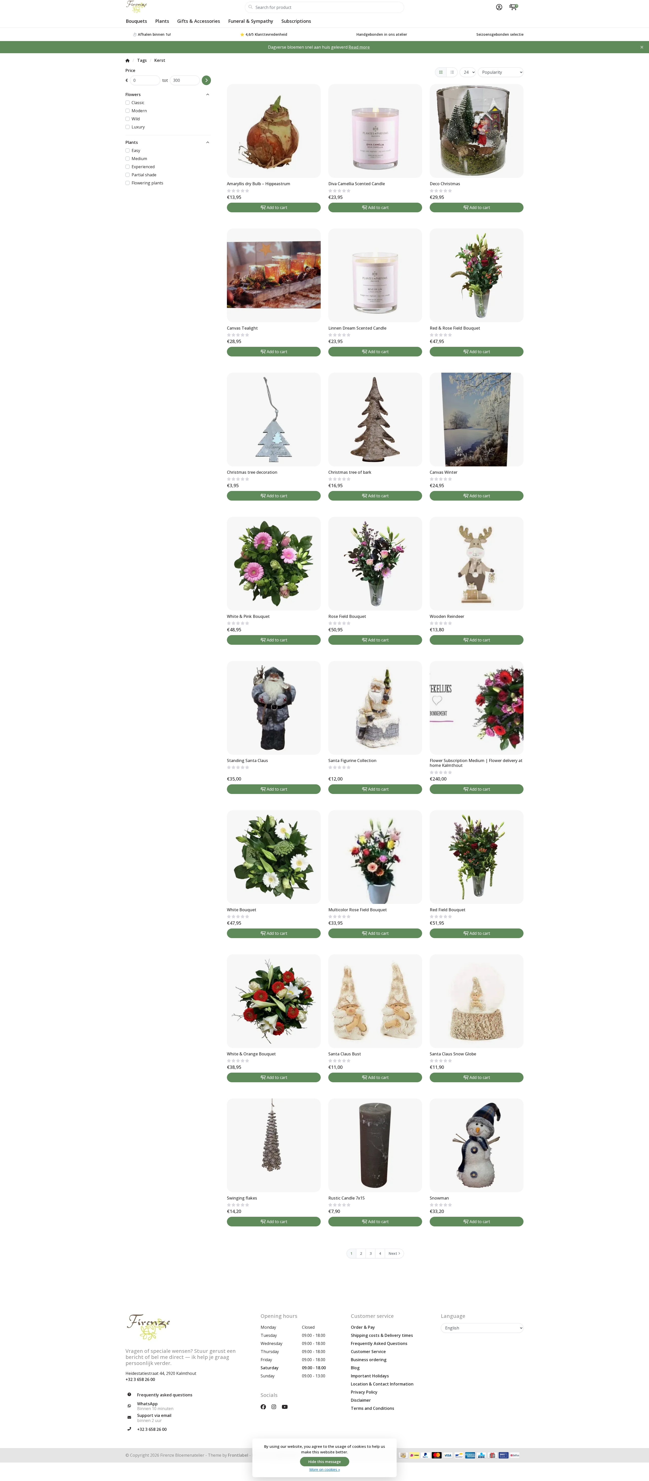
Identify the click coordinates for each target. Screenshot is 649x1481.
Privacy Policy (364, 1392)
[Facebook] (265, 1406)
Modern (139, 110)
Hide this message (324, 1461)
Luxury (138, 127)
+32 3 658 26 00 (140, 1379)
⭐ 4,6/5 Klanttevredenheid (263, 34)
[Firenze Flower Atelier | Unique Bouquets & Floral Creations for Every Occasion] (185, 7)
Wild (136, 119)
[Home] (127, 60)
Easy (136, 150)
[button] (498, 7)
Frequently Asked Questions (379, 1343)
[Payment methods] (403, 1455)
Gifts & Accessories (198, 21)
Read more (359, 47)
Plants (162, 21)
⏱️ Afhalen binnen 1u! (152, 34)
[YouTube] (287, 1406)
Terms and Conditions (372, 1408)
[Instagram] (276, 1406)
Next (393, 1253)
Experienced (143, 166)
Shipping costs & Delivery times (382, 1335)
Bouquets (136, 21)
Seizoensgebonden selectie (500, 34)
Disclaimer (361, 1400)
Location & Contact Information (382, 1384)
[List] (452, 72)
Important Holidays (370, 1376)
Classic (138, 102)
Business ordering (368, 1359)
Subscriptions (296, 21)
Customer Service (368, 1351)
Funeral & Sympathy (250, 21)
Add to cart (277, 207)
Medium (139, 158)
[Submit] (206, 80)
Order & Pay (363, 1327)
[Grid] (440, 72)
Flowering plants (147, 183)
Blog (355, 1368)
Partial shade (144, 175)
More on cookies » (324, 1469)
